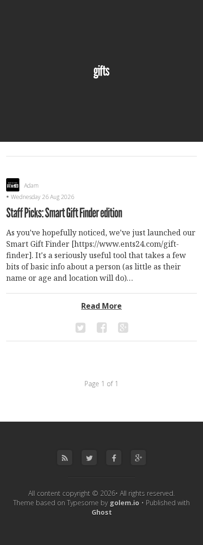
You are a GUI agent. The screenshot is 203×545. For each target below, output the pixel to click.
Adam (31, 186)
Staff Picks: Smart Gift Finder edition (64, 213)
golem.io (124, 502)
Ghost (102, 512)
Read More (101, 306)
